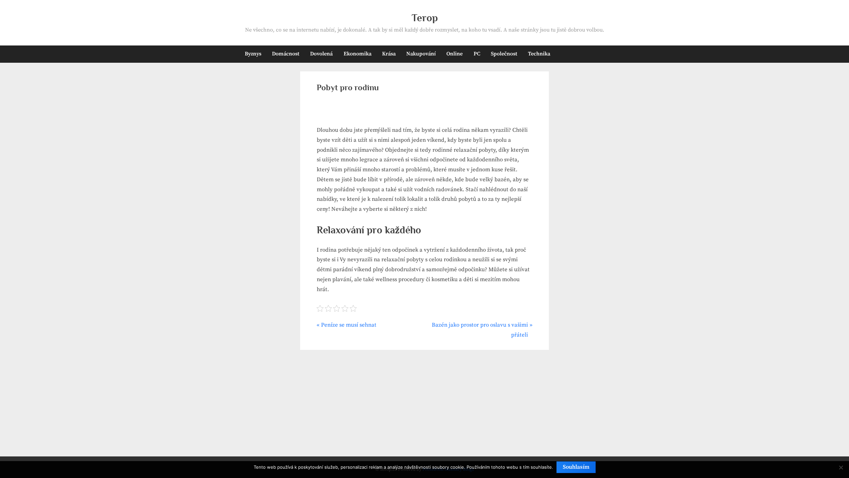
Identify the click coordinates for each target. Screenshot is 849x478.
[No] (840, 467)
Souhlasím (576, 467)
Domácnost (285, 53)
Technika (539, 53)
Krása (389, 53)
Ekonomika (357, 53)
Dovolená (321, 53)
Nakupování (421, 53)
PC (477, 53)
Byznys (253, 53)
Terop (425, 18)
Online (454, 53)
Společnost (504, 53)
